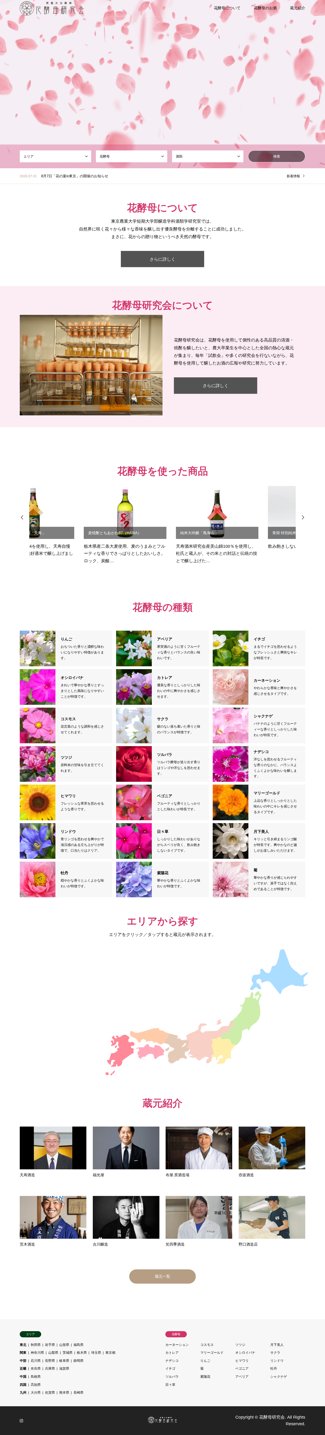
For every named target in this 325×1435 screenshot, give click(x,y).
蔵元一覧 (162, 1276)
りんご (205, 1361)
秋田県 (36, 1345)
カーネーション (177, 1345)
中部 (23, 1361)
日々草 (170, 1385)
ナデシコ (172, 1361)
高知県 (36, 1385)
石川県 (36, 1361)
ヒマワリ (242, 1361)
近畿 (23, 1368)
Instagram (21, 1420)
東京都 (110, 1352)
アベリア (242, 1376)
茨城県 (68, 1352)
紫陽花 (205, 1376)
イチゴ (170, 1368)
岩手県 (50, 1345)
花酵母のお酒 (265, 8)
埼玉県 (96, 1352)
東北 (23, 1345)
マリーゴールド (212, 1352)
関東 (23, 1352)
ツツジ (240, 1345)
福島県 (79, 1345)
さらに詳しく (162, 259)
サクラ (275, 1352)
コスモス (207, 1345)
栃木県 (82, 1352)
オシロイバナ (245, 1352)
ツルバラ (172, 1376)
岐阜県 (64, 1361)
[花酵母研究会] (52, 8)
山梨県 (53, 1352)
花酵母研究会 (272, 1417)
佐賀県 (50, 1392)
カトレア (172, 1352)
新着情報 (293, 176)
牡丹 (273, 1368)
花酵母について (227, 8)
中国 (23, 1376)
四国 (23, 1385)
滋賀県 (64, 1368)
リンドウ (277, 1361)
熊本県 (64, 1392)
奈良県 (36, 1368)
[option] (70, 525)
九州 (23, 1392)
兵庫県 (50, 1368)
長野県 (50, 1361)
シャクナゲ (278, 1376)
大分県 (36, 1392)
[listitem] (242, 1017)
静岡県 (79, 1361)
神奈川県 (37, 1352)
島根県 (36, 1376)
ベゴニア (242, 1368)
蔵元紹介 (297, 8)
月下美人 (277, 1345)
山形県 (64, 1345)
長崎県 (79, 1392)
